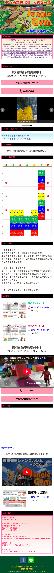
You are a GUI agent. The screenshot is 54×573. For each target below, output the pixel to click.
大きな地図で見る (7, 448)
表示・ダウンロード (40, 307)
